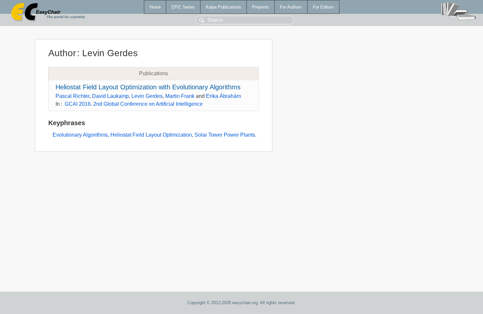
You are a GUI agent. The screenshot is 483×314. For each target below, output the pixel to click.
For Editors (323, 7)
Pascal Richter (72, 96)
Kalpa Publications (223, 7)
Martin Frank (180, 96)
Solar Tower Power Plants (225, 135)
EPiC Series (183, 7)
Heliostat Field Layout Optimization (151, 135)
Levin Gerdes (147, 96)
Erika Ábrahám (223, 96)
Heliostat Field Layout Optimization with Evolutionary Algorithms (148, 87)
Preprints (260, 7)
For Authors (291, 7)
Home (155, 7)
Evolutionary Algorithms (80, 135)
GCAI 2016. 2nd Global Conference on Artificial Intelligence (134, 104)
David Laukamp (110, 96)
